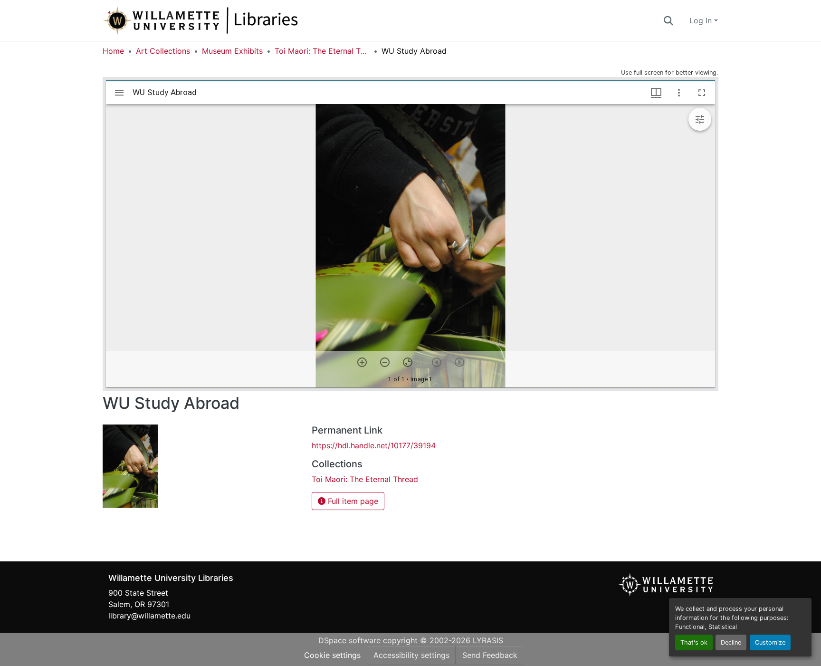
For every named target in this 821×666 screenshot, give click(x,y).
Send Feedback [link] (489, 655)
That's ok (693, 642)
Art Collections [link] (163, 51)
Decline (731, 642)
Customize (770, 642)
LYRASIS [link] (488, 640)
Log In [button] (701, 20)
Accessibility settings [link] (411, 655)
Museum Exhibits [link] (232, 51)
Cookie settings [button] (332, 655)
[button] (232, 20)
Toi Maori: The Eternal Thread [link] (322, 51)
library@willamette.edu (149, 615)
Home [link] (113, 51)
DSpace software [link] (349, 640)
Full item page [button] (351, 501)
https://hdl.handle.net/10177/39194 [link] (374, 445)
